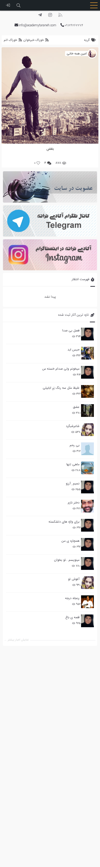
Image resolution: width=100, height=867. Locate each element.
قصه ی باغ (72, 617)
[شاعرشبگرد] (87, 429)
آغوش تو (73, 579)
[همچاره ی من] (87, 544)
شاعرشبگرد (72, 426)
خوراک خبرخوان (33, 39)
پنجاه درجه (72, 598)
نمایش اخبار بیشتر (18, 640)
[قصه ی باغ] (87, 620)
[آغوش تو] (87, 582)
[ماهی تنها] (87, 468)
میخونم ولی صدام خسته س (60, 368)
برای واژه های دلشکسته (64, 521)
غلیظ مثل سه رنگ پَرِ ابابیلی (61, 387)
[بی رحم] (87, 448)
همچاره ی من (70, 540)
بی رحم (74, 445)
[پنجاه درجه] (87, 601)
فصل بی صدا (70, 330)
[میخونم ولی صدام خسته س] (87, 372)
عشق (76, 406)
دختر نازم (73, 502)
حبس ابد (73, 349)
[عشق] (87, 410)
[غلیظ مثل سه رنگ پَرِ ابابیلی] (87, 391)
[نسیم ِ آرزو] (87, 487)
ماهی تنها (72, 464)
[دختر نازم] (87, 506)
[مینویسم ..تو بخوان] (87, 563)
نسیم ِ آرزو (72, 483)
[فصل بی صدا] (87, 334)
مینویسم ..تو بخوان (66, 559)
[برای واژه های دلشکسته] (87, 525)
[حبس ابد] (87, 353)
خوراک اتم (11, 39)
